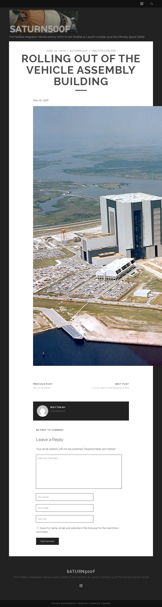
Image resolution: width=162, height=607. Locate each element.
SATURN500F (81, 571)
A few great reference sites (110, 388)
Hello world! (42, 388)
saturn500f (78, 50)
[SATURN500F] (43, 31)
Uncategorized (104, 50)
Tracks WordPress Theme (67, 603)
